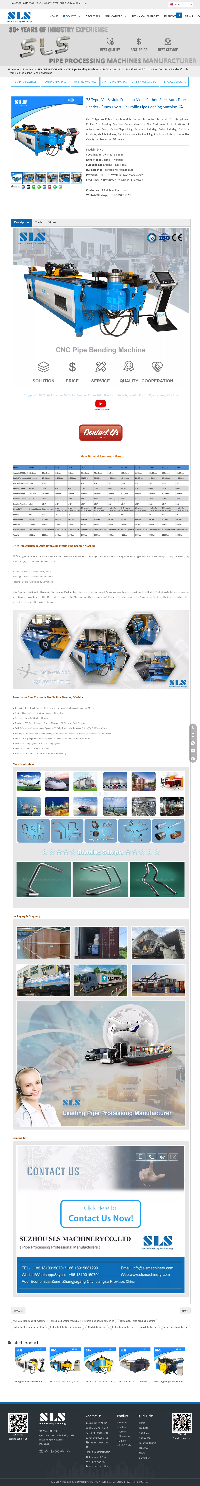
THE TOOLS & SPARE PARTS (174, 82)
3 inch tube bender (97, 1327)
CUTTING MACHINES (55, 82)
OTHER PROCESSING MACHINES (144, 82)
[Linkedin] (41, 1451)
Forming (123, 1432)
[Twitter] (68, 1451)
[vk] (57, 1451)
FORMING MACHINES (85, 82)
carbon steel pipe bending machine (137, 1321)
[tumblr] (52, 1451)
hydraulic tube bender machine (66, 1327)
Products (143, 1428)
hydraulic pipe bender (123, 1327)
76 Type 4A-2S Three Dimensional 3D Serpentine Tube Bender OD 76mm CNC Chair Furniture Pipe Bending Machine (30, 1382)
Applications (145, 1438)
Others (122, 1441)
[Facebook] (46, 1451)
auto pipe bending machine (65, 1321)
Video (52, 222)
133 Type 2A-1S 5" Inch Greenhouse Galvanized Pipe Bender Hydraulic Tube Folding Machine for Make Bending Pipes (100, 1382)
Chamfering (125, 1436)
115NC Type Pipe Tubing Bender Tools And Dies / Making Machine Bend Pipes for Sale (169, 1382)
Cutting (122, 1427)
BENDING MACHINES (25, 82)
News (142, 1453)
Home (142, 1423)
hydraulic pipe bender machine (29, 1327)
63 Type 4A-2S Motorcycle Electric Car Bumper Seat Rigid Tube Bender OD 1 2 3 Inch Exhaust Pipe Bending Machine (65, 1382)
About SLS (144, 1433)
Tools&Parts (125, 1445)
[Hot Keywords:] (179, 15)
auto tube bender (149, 1327)
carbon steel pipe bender (175, 1327)
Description (21, 222)
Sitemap (121, 1482)
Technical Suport (147, 1443)
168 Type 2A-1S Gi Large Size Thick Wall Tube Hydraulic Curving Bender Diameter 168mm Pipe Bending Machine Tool (134, 1382)
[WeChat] (62, 1451)
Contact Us (144, 1458)
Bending (123, 1423)
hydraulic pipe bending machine (29, 1321)
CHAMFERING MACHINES (115, 82)
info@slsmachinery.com (75, 3)
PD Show (143, 1448)
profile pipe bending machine (99, 1321)
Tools (38, 222)
